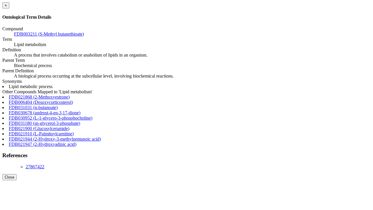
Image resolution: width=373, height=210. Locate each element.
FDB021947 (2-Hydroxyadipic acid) (42, 144)
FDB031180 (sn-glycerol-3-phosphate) (44, 123)
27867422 (35, 166)
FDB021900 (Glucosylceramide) (39, 128)
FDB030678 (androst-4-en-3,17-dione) (44, 112)
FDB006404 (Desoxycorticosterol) (41, 102)
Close (9, 177)
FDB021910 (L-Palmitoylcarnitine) (41, 133)
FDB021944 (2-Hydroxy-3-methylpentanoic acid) (55, 138)
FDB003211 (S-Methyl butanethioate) (49, 34)
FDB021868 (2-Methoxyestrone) (39, 96)
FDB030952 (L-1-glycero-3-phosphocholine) (50, 118)
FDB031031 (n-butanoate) (33, 107)
